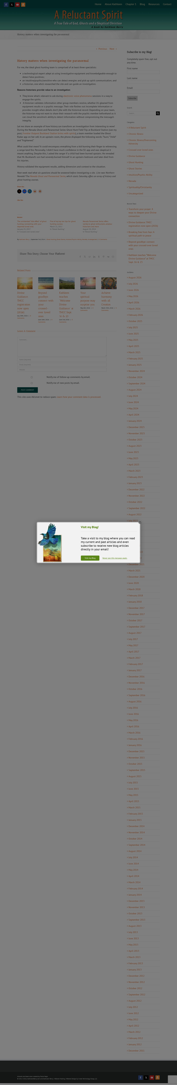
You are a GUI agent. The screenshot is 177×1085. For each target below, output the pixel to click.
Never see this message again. (114, 558)
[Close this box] (140, 522)
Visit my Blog (90, 558)
